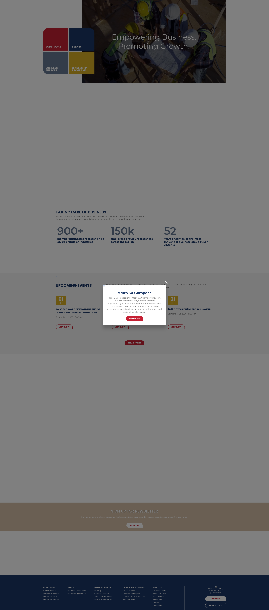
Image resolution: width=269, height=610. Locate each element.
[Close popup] (166, 282)
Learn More (134, 319)
